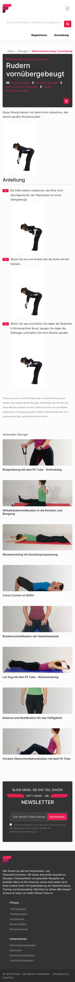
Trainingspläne (18, 908)
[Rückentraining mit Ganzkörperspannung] (37, 537)
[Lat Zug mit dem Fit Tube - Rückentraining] (37, 660)
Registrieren (39, 35)
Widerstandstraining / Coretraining (27, 59)
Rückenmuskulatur (47, 82)
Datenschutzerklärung (22, 955)
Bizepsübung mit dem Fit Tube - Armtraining (32, 469)
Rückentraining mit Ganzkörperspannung (30, 554)
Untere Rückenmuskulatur (22, 86)
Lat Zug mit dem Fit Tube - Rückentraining (30, 677)
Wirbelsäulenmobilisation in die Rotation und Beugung (32, 512)
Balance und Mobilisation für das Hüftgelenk (32, 718)
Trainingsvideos (18, 913)
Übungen (23, 51)
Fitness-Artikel (18, 924)
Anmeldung (61, 35)
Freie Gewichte (21, 82)
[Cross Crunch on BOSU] (37, 578)
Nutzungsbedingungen (23, 945)
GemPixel (8, 977)
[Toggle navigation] (67, 8)
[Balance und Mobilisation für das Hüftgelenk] (37, 701)
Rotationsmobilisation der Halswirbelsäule (31, 636)
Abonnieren (57, 816)
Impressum (16, 950)
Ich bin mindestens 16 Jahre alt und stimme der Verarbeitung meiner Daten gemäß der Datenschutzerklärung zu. (38, 828)
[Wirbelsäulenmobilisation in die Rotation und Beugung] (37, 493)
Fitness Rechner (19, 929)
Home (11, 51)
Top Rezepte (17, 919)
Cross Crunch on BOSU (18, 595)
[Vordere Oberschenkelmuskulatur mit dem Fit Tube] (37, 741)
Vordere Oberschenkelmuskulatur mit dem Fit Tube (36, 758)
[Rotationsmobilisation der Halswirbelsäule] (37, 619)
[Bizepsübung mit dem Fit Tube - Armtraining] (37, 452)
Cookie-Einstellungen (21, 960)
